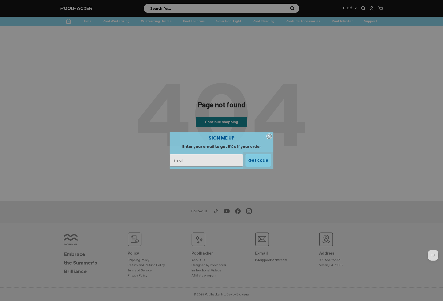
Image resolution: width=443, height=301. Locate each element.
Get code (258, 160)
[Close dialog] (269, 136)
